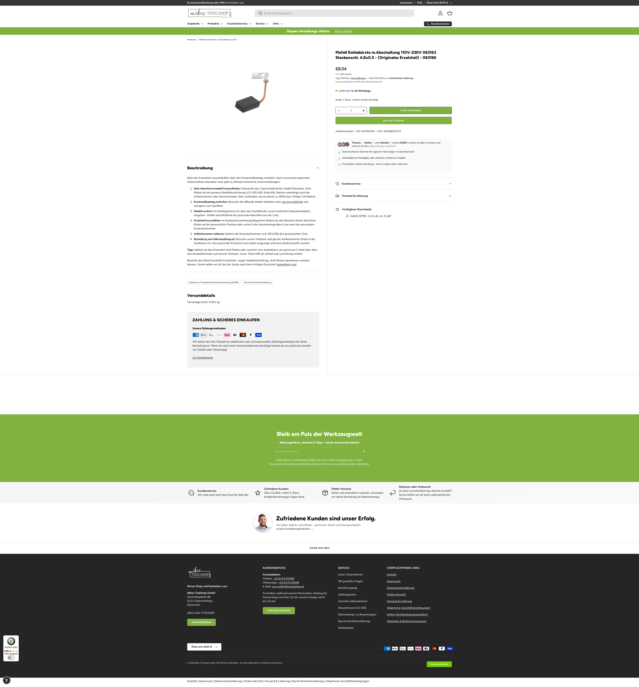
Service (260, 23)
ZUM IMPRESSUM (201, 622)
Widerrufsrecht (396, 594)
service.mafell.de (292, 201)
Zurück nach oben (319, 547)
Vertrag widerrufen (439, 664)
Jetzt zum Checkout (393, 120)
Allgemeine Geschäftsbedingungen (408, 607)
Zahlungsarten (347, 594)
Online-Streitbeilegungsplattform (407, 614)
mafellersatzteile (344, 131)
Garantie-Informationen (352, 601)
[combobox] (334, 13)
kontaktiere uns (286, 264)
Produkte (213, 23)
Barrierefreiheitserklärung (354, 621)
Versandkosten (358, 78)
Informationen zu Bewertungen (357, 614)
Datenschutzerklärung (400, 587)
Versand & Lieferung (399, 601)
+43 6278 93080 (283, 578)
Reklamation (346, 627)
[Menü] (17, 637)
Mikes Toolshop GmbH (205, 663)
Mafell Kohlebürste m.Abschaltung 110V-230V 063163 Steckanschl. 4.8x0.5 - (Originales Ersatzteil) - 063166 (219, 39)
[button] (449, 13)
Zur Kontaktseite (203, 357)
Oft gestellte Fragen (350, 581)
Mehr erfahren (343, 31)
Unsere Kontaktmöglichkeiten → (294, 528)
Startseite (191, 39)
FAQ (419, 2)
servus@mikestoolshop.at (288, 586)
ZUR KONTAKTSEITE (278, 610)
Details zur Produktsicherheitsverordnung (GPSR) (213, 282)
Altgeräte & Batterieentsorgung (406, 621)
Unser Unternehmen (350, 574)
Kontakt (392, 574)
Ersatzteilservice (237, 23)
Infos (276, 23)
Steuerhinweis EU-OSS (352, 607)
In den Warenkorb (411, 110)
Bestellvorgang (347, 587)
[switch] (11, 658)
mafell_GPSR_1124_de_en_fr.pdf (370, 216)
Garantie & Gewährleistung (257, 282)
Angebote (193, 23)
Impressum (406, 2)
